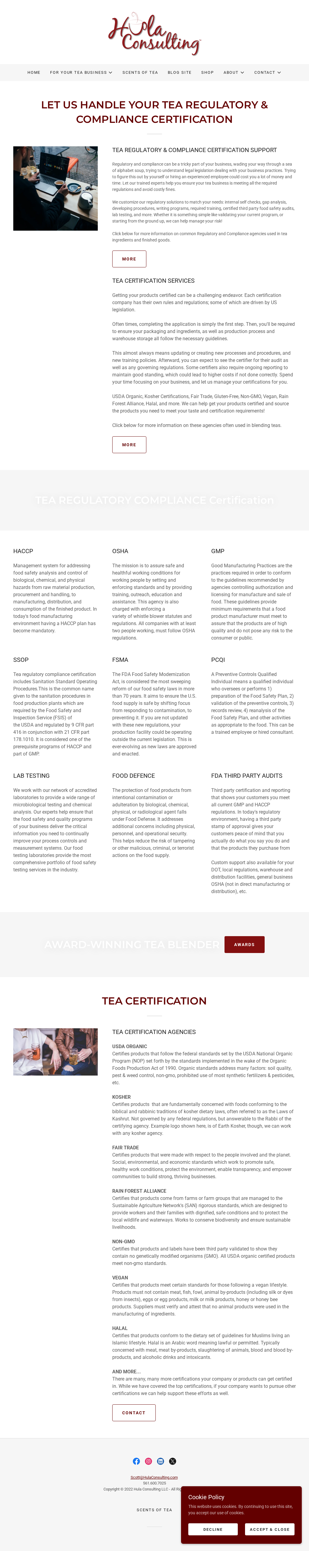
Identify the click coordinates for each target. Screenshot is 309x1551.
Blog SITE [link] (180, 72)
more (129, 444)
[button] (81, 72)
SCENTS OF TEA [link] (140, 72)
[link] (155, 31)
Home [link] (33, 72)
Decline (213, 1529)
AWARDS (244, 944)
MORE (129, 259)
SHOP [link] (207, 72)
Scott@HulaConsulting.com (154, 1477)
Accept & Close (269, 1529)
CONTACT (134, 1412)
